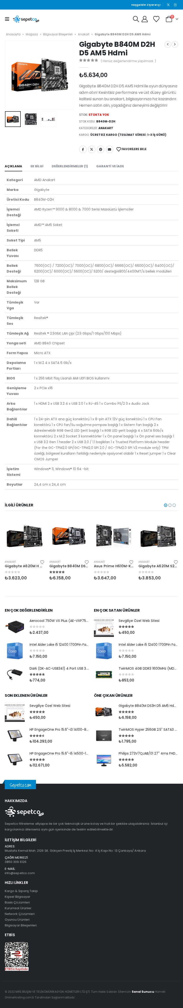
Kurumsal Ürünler (18, 908)
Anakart (83, 34)
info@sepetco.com (20, 873)
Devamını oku (36, 524)
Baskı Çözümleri (17, 902)
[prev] (167, 44)
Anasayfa (13, 34)
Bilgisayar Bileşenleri (58, 34)
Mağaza (32, 34)
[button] (8, 19)
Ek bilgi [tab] (36, 166)
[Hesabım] (144, 19)
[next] (175, 44)
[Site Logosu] (26, 19)
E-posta (109, 149)
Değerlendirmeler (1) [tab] (70, 166)
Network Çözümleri (20, 914)
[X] (168, 5)
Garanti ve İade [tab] (110, 166)
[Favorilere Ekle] (42, 562)
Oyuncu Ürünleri (17, 919)
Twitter (92, 149)
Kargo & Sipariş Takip (21, 891)
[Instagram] (175, 5)
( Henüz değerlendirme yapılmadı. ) (128, 61)
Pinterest (100, 149)
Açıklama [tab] (13, 166)
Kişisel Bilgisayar (17, 896)
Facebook (83, 149)
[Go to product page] (25, 536)
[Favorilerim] (156, 19)
